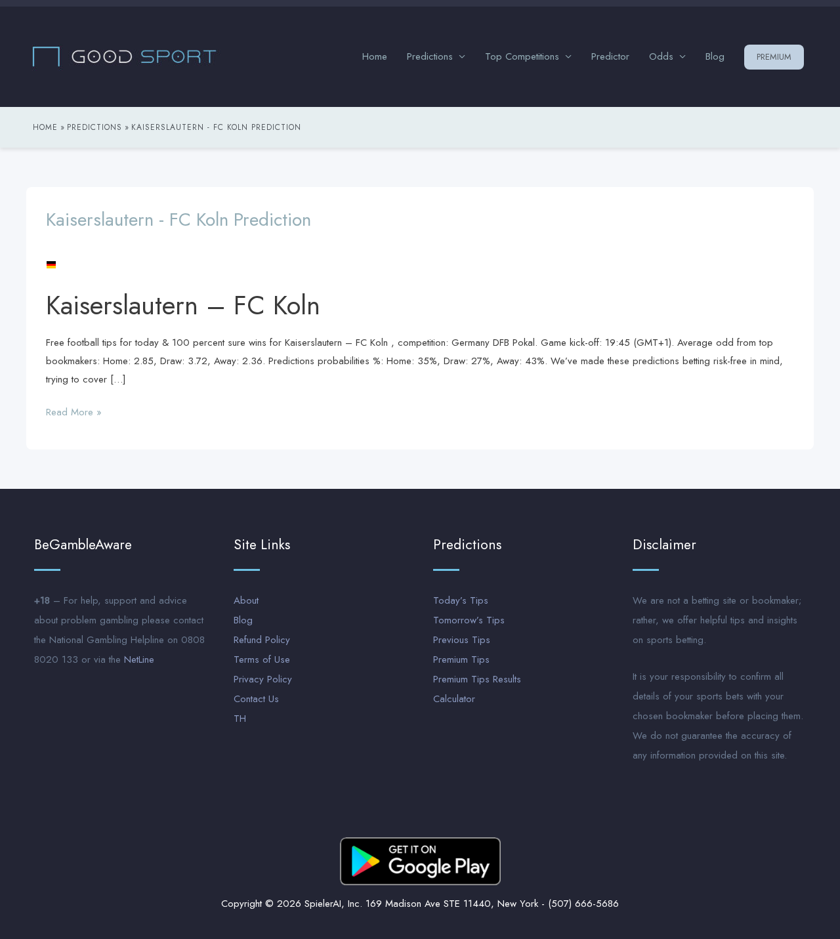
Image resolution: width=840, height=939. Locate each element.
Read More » (74, 411)
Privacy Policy (263, 679)
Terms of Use (262, 659)
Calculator (454, 699)
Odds (661, 56)
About (246, 600)
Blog (714, 56)
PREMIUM (774, 57)
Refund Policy (262, 640)
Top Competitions (522, 56)
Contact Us (256, 699)
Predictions (430, 56)
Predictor (610, 56)
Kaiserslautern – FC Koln (183, 305)
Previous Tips (461, 640)
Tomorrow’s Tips (469, 620)
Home (374, 56)
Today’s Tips (460, 600)
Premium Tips (461, 659)
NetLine (139, 659)
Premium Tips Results (477, 679)
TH (240, 718)
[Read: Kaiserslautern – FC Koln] (51, 264)
